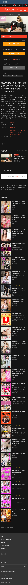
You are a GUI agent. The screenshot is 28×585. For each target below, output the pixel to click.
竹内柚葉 (14, 294)
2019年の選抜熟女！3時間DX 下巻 (18, 429)
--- (12, 486)
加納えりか (14, 221)
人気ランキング (5, 545)
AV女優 (18, 14)
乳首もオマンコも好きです (18, 453)
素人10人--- (14, 476)
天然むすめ (12, 127)
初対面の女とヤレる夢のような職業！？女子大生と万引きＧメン (18, 290)
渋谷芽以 (12, 122)
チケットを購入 (14, 67)
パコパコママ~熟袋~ (17, 313)
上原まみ (14, 513)
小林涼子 (14, 377)
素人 (11, 130)
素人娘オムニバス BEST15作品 (18, 384)
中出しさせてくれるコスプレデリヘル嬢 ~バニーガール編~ (18, 203)
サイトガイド (4, 558)
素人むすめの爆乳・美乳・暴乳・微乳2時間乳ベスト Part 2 (18, 472)
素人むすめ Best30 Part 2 (18, 498)
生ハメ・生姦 (13, 134)
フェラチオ (18, 132)
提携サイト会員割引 (12, 59)
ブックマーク (6, 143)
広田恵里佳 (14, 303)
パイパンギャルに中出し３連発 (18, 510)
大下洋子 (14, 261)
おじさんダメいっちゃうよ (18, 355)
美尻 (19, 134)
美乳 (14, 130)
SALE (24, 14)
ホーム (4, 14)
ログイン (17, 176)
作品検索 (3, 554)
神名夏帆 (14, 345)
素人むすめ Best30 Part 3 (18, 484)
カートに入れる (14, 43)
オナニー (12, 132)
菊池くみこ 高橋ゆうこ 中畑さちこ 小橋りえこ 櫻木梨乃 (18, 433)
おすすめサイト (5, 562)
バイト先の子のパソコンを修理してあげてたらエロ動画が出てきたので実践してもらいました (18, 372)
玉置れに (14, 207)
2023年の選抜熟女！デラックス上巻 (18, 244)
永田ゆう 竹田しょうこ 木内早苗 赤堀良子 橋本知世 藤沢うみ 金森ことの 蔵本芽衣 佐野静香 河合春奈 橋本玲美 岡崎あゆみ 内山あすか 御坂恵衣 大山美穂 (18, 389)
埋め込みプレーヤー (8, 527)
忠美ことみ (14, 415)
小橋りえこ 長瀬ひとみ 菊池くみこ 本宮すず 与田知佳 (18, 402)
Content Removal (5, 582)
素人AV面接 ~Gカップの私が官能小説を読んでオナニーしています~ (18, 441)
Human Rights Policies (6, 578)
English (3, 548)
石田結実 (14, 357)
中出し (18, 130)
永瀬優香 (14, 235)
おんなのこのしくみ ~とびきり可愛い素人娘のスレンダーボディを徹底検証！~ (18, 231)
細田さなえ (14, 333)
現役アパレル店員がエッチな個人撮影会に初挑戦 (18, 300)
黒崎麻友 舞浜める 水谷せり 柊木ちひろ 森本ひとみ (18, 248)
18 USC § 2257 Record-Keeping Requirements (12, 575)
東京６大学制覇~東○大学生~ (18, 412)
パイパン (23, 130)
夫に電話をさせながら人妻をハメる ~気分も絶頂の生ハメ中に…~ (18, 329)
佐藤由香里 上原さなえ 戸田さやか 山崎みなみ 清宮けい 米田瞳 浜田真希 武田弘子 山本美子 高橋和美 (18, 317)
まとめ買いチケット (6, 539)
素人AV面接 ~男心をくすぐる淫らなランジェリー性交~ (19, 342)
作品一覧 (11, 14)
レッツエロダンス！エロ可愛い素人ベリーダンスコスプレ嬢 (18, 217)
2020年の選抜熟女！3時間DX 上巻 (18, 398)
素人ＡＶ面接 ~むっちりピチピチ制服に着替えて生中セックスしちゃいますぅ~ (18, 273)
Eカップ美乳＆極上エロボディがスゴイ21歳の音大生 (18, 258)
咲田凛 (13, 455)
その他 (3, 566)
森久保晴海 (14, 277)
